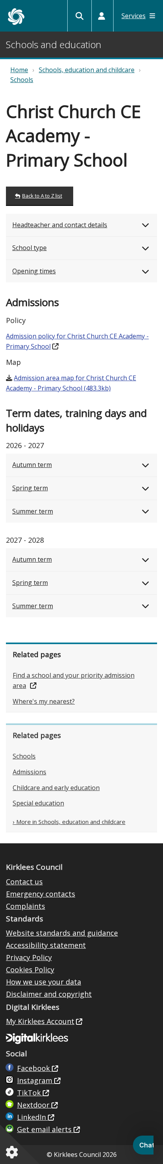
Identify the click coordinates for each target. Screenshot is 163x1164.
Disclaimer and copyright (49, 994)
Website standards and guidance (62, 933)
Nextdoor (34, 1105)
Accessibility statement (46, 945)
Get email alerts (45, 1129)
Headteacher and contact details (59, 224)
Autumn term (32, 464)
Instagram (35, 1080)
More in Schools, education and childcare (70, 822)
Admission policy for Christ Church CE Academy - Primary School (77, 341)
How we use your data (43, 982)
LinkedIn (32, 1117)
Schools (21, 79)
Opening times (34, 271)
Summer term (32, 511)
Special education (38, 803)
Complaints (25, 906)
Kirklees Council (16, 16)
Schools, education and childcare (87, 69)
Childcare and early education (56, 787)
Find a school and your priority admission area (74, 680)
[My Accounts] (101, 16)
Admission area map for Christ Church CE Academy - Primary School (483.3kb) (71, 383)
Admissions (29, 772)
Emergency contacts (40, 894)
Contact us (24, 881)
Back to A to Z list (42, 195)
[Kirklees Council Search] (79, 16)
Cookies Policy (30, 969)
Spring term (30, 488)
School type (29, 247)
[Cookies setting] (13, 1152)
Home (19, 69)
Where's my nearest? (44, 701)
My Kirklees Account (40, 1021)
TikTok (30, 1092)
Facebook (34, 1068)
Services (133, 15)
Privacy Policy (29, 957)
